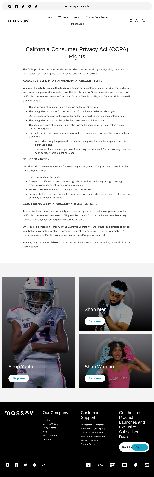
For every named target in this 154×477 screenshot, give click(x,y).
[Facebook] (16, 6)
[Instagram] (9, 6)
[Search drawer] (131, 21)
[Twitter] (23, 6)
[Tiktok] (36, 6)
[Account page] (136, 20)
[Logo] (18, 20)
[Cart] (143, 20)
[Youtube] (29, 6)
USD (140, 6)
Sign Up (140, 447)
